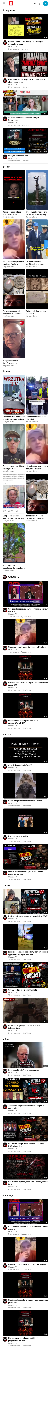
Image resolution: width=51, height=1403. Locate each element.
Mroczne (7, 734)
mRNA (6, 1039)
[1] (45, 3)
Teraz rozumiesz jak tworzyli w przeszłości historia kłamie (12, 313)
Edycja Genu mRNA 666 (18, 156)
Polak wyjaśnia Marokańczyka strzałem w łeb (14, 568)
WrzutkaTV (12, 47)
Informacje (8, 1195)
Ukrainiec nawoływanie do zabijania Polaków (27, 647)
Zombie (6, 885)
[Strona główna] (11, 3)
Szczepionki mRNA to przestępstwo (23, 1070)
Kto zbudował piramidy (18, 836)
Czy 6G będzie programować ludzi (22, 990)
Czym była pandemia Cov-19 (20, 765)
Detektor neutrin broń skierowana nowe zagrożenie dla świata (12, 214)
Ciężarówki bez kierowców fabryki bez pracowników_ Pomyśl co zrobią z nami (14, 419)
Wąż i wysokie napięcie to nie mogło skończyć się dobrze (36, 214)
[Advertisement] (25, 1376)
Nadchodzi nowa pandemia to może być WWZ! (28, 916)
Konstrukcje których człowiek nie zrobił (25, 801)
